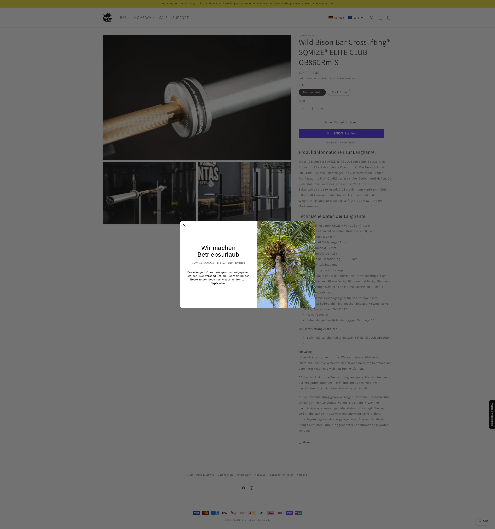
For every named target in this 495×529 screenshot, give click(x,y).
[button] (184, 225)
